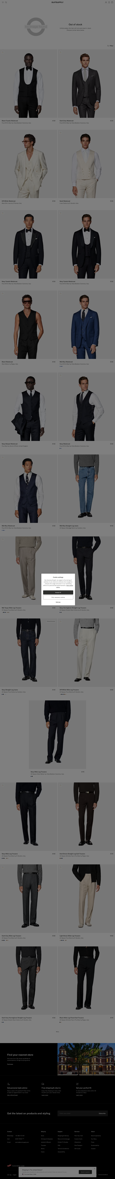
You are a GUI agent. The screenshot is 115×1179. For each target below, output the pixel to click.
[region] (58, 589)
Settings (58, 602)
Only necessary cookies (58, 597)
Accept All (58, 592)
